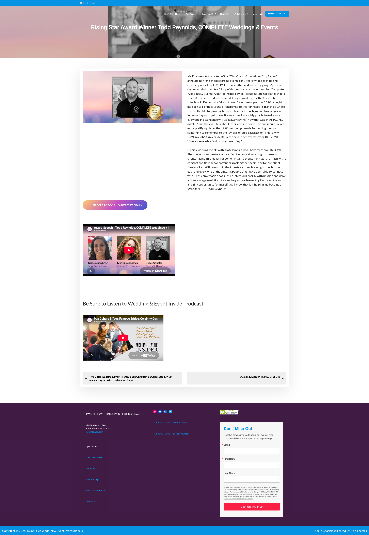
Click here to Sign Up (252, 507)
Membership (92, 479)
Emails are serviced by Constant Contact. (238, 499)
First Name (230, 459)
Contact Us (91, 501)
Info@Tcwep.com (94, 431)
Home (254, 14)
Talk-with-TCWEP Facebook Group (171, 433)
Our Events (191, 14)
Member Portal (277, 14)
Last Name (229, 473)
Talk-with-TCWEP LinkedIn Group (170, 422)
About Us (224, 14)
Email (227, 445)
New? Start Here (172, 14)
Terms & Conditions (95, 490)
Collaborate (240, 14)
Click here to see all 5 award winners (115, 205)
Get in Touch (89, 3)
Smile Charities (325, 530)
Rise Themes (358, 530)
